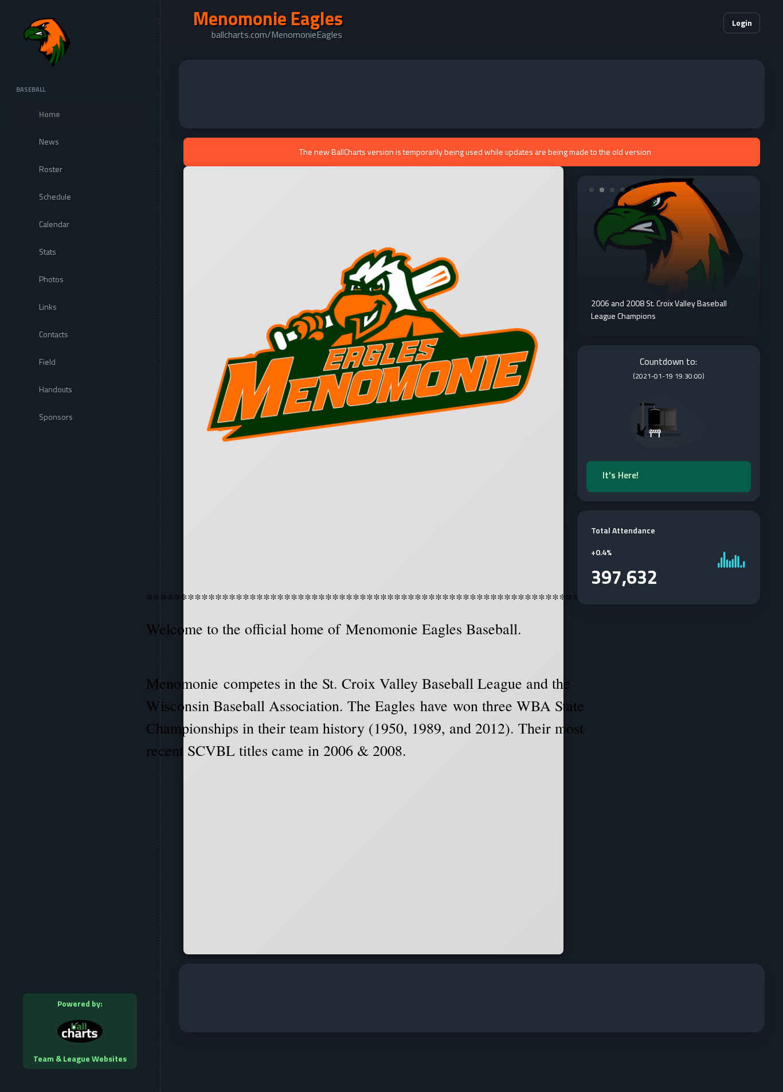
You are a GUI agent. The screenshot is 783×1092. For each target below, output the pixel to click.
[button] (679, 22)
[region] (80, 546)
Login (742, 23)
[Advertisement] (471, 94)
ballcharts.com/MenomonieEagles (277, 34)
